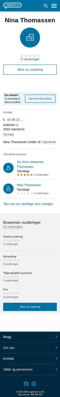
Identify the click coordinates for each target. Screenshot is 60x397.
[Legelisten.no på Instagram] (34, 383)
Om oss (8, 347)
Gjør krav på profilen (40, 98)
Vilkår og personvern (17, 369)
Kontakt (8, 358)
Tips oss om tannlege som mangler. (28, 204)
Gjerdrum (49, 142)
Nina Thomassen (29, 185)
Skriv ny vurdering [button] (30, 69)
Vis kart (8, 134)
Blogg (7, 337)
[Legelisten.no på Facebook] (26, 383)
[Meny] (54, 6)
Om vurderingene (13, 226)
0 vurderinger (30, 59)
